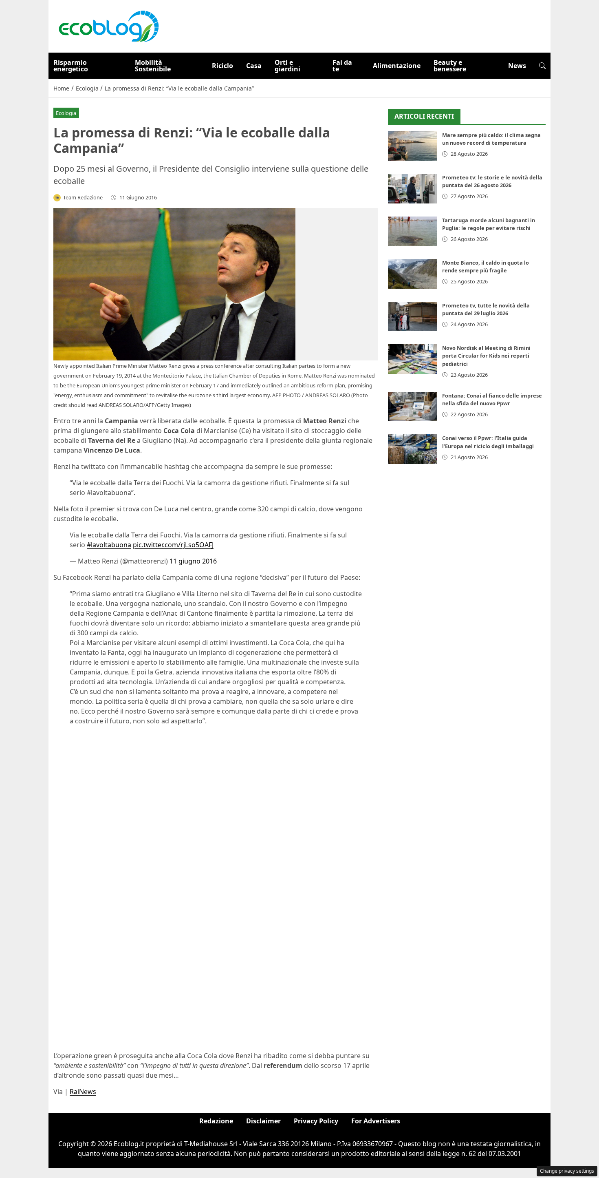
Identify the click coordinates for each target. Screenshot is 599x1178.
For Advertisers (375, 1120)
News (517, 65)
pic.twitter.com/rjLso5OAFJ (173, 544)
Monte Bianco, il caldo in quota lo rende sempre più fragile (485, 266)
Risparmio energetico (70, 65)
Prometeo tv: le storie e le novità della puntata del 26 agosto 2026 (492, 181)
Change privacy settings (567, 1170)
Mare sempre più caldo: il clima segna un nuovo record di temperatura (491, 138)
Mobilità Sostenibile (153, 65)
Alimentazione (397, 65)
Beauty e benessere (450, 65)
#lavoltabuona (109, 544)
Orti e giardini (287, 65)
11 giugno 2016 (193, 561)
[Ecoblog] (108, 25)
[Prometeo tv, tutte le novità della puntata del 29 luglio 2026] (412, 317)
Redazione (216, 1120)
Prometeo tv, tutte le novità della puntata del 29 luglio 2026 (486, 309)
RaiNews (83, 1091)
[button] (542, 66)
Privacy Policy (316, 1120)
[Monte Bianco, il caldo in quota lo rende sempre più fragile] (412, 274)
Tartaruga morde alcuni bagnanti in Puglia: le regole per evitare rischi (488, 224)
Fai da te (342, 65)
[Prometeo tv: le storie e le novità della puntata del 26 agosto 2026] (412, 188)
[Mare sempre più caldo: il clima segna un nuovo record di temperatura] (412, 146)
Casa (254, 65)
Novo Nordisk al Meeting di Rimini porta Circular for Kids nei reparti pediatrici (486, 355)
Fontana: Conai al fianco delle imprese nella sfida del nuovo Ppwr (492, 399)
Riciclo (222, 65)
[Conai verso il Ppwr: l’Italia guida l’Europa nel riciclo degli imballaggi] (412, 449)
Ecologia (66, 113)
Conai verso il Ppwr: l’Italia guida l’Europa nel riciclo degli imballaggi (488, 441)
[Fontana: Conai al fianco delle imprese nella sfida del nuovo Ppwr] (412, 407)
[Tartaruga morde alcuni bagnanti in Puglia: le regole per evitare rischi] (412, 231)
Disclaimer (263, 1120)
